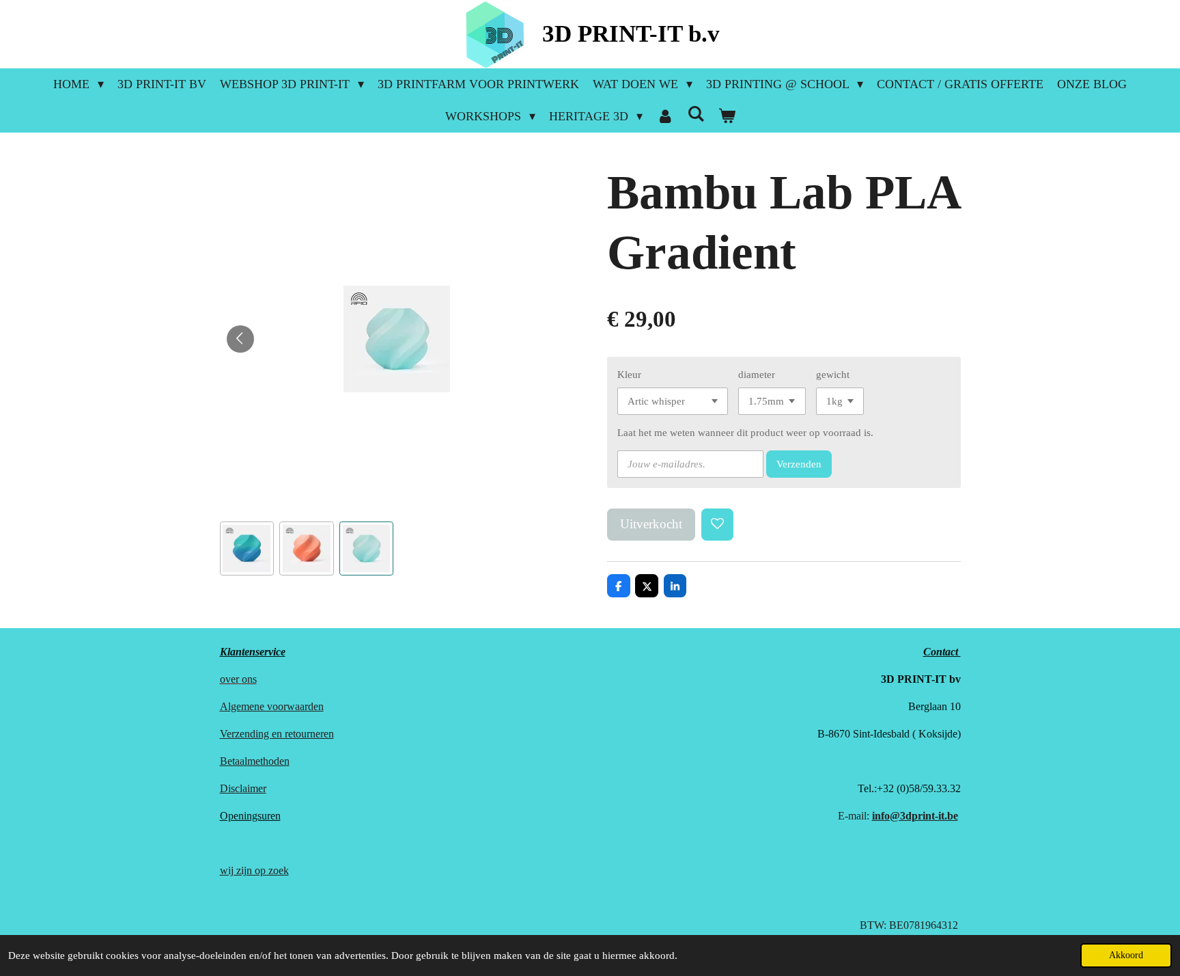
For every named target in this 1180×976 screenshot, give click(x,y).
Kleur (629, 374)
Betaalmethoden (255, 761)
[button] (247, 548)
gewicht (832, 374)
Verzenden (798, 464)
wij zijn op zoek (254, 870)
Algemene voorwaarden (272, 706)
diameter (756, 374)
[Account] (664, 116)
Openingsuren (250, 816)
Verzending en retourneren (277, 734)
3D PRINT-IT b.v (631, 34)
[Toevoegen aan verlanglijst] (717, 525)
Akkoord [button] (1126, 955)
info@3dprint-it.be (915, 816)
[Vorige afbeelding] (240, 339)
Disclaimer (243, 788)
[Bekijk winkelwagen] (726, 116)
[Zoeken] (695, 114)
